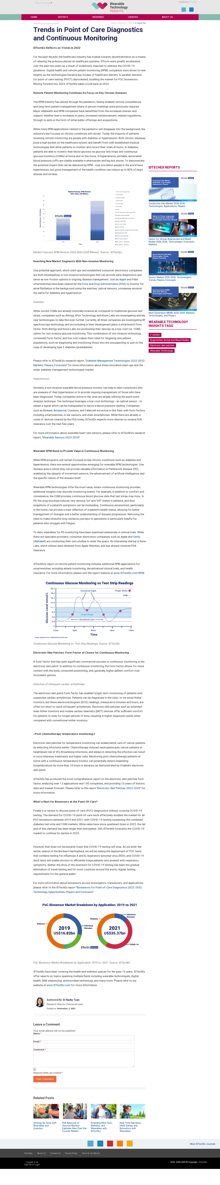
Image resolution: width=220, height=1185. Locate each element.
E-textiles (155, 334)
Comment (39, 1049)
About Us (167, 17)
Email (37, 1041)
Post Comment (45, 1079)
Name (37, 1033)
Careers (133, 17)
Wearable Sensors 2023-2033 (61, 437)
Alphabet (39, 541)
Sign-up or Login (32, 1164)
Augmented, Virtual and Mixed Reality (169, 340)
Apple (122, 279)
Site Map (28, 1153)
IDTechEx (193, 2)
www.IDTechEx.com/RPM (129, 573)
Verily (136, 536)
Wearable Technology (161, 350)
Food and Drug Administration (100, 284)
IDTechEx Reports (164, 167)
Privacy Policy (71, 1153)
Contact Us (55, 1153)
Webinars (98, 17)
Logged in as (32, 1162)
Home (34, 17)
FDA (122, 284)
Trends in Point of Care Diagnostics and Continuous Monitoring (88, 34)
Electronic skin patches (162, 345)
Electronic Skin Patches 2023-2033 (118, 788)
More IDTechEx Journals (203, 1144)
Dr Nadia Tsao (140, 23)
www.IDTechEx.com (59, 985)
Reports (63, 17)
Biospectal (60, 410)
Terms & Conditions (91, 1153)
